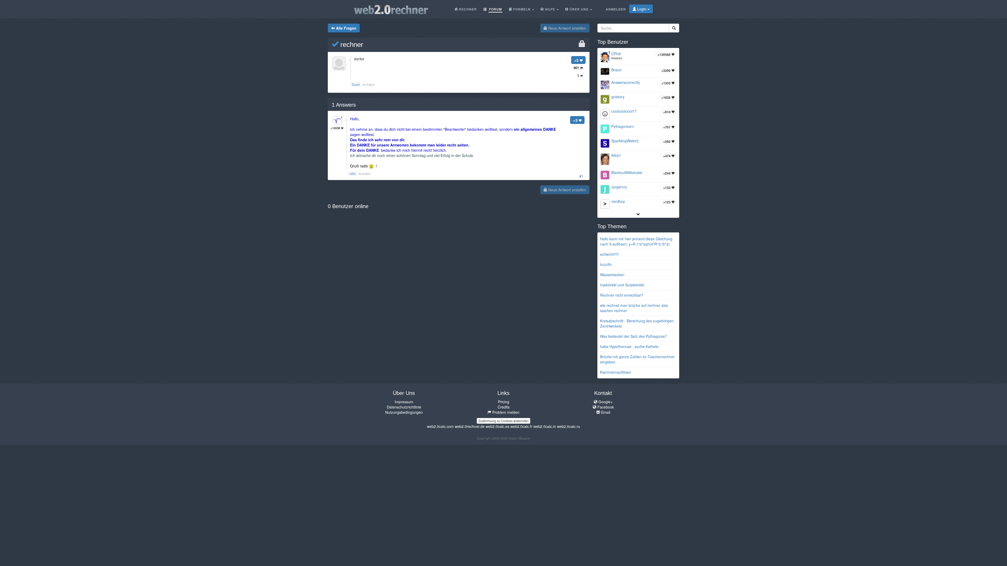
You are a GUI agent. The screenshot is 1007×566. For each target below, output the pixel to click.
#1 (581, 176)
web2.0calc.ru (568, 426)
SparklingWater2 (625, 140)
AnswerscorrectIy (625, 82)
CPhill (616, 53)
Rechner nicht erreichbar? (621, 295)
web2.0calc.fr (521, 426)
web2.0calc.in (544, 426)
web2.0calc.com (440, 426)
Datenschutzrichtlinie (404, 407)
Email (605, 412)
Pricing (503, 401)
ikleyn (616, 155)
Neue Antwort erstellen (566, 28)
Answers (344, 105)
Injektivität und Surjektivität (622, 284)
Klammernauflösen (615, 372)
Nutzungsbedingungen (404, 412)
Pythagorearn (622, 126)
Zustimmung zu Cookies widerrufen (503, 420)
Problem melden (505, 412)
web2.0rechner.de (470, 426)
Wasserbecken (612, 274)
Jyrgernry (619, 186)
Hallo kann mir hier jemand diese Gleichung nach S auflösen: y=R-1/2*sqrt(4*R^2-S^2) (636, 241)
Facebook (605, 407)
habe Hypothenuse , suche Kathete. (630, 346)
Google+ (605, 401)
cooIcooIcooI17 (624, 111)
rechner (351, 44)
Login (641, 9)
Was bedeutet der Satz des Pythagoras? (633, 336)
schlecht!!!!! (609, 254)
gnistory (617, 96)
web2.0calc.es (497, 426)
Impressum (404, 401)
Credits (504, 407)
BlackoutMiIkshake (626, 172)
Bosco (616, 69)
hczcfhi (606, 264)
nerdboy (618, 201)
